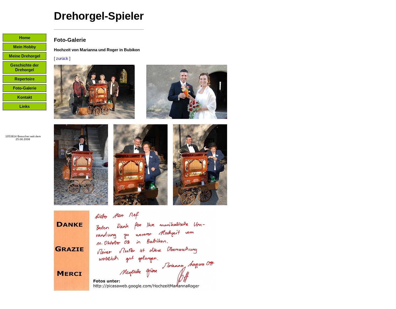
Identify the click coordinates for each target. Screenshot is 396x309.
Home (24, 37)
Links (24, 106)
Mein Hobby (24, 46)
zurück (62, 58)
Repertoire (24, 79)
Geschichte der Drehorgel (24, 67)
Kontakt (24, 97)
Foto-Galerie (24, 88)
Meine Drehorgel (24, 56)
